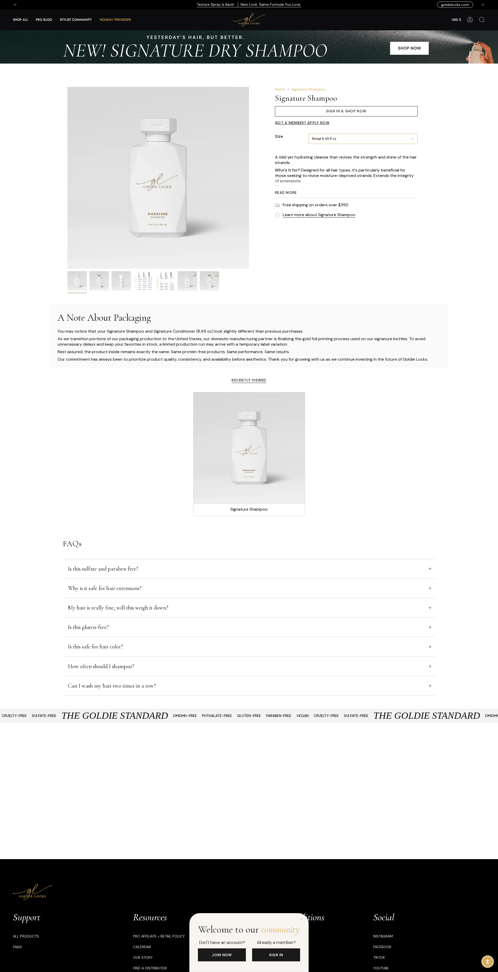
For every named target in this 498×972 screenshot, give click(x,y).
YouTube (381, 968)
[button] (20, 19)
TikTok (379, 957)
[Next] (482, 4)
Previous (67, 178)
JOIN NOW (222, 955)
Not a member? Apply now (302, 123)
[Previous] (15, 4)
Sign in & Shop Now (346, 111)
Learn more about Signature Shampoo (319, 214)
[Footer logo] (32, 892)
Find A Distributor (150, 968)
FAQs (17, 946)
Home (280, 89)
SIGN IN (276, 955)
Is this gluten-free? (88, 627)
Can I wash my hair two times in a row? (112, 685)
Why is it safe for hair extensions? (104, 588)
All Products (26, 936)
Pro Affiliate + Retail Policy (159, 936)
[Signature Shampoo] (249, 448)
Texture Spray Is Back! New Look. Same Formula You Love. (249, 4)
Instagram (383, 936)
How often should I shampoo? (101, 666)
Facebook (382, 946)
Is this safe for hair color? (95, 646)
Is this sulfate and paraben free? (103, 568)
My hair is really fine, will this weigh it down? (118, 607)
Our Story (143, 957)
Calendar (142, 946)
